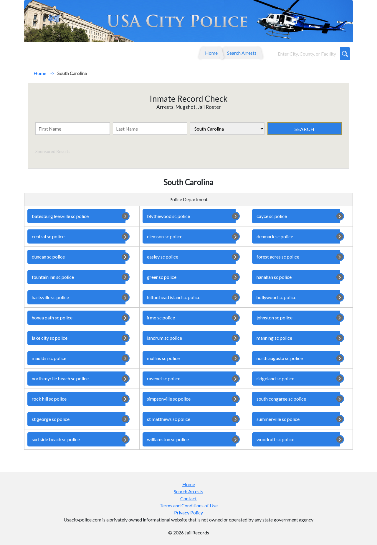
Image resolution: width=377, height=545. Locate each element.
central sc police (48, 236)
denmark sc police (275, 236)
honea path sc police (52, 317)
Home (211, 53)
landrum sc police (164, 338)
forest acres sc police (278, 256)
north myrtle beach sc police (60, 378)
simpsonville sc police (169, 398)
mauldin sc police (49, 358)
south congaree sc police (281, 398)
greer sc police (161, 277)
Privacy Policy (188, 512)
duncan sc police (48, 256)
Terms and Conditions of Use (189, 505)
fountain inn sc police (53, 277)
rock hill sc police (49, 398)
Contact (188, 498)
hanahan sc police (274, 277)
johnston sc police (274, 317)
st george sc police (51, 419)
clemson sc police (164, 236)
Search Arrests (242, 53)
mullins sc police (163, 358)
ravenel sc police (163, 378)
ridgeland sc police (275, 378)
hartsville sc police (50, 297)
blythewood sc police (168, 216)
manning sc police (274, 338)
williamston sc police (168, 439)
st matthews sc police (168, 419)
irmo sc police (161, 317)
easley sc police (162, 256)
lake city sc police (49, 338)
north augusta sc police (280, 358)
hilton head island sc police (173, 297)
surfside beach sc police (56, 439)
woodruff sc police (275, 439)
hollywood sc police (276, 297)
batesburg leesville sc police (60, 216)
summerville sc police (278, 419)
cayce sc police (272, 216)
